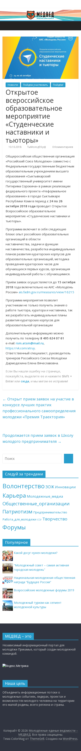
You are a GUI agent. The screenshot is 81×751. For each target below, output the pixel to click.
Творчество (54, 519)
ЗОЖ (49, 487)
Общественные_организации (36, 503)
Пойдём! (58, 85)
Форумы (14, 527)
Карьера (14, 495)
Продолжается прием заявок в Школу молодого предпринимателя (37, 438)
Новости (13, 85)
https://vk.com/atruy (20, 348)
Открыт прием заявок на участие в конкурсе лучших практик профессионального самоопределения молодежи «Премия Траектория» (39, 407)
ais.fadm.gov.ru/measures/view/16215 (46, 292)
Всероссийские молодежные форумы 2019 (44, 590)
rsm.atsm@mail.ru (30, 343)
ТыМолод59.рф (36, 147)
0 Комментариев (62, 147)
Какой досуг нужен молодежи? (35, 553)
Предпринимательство (50, 512)
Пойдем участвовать (35, 85)
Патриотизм (17, 511)
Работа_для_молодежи (19, 519)
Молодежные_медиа (45, 496)
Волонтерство (23, 486)
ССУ (39, 519)
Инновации (65, 487)
